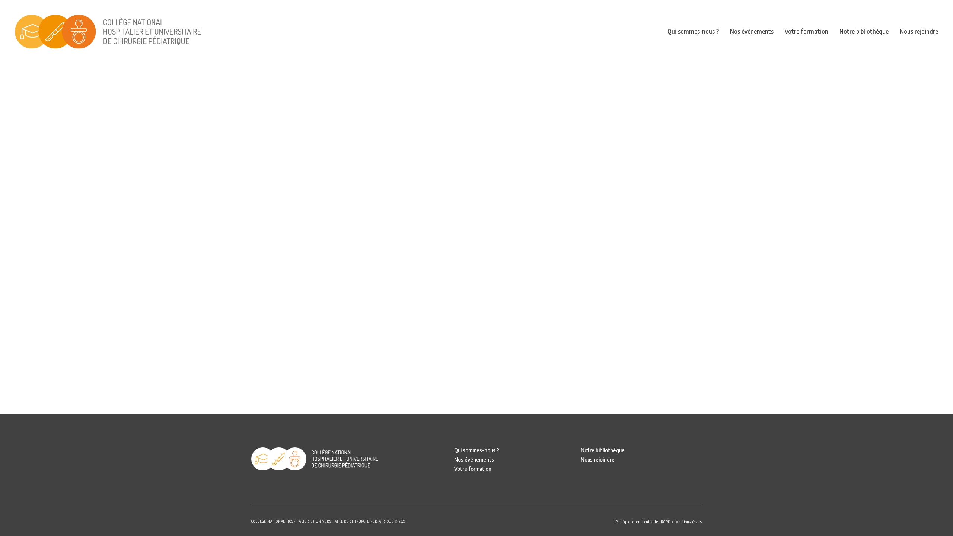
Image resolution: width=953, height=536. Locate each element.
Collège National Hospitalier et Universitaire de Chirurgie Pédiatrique (108, 31)
